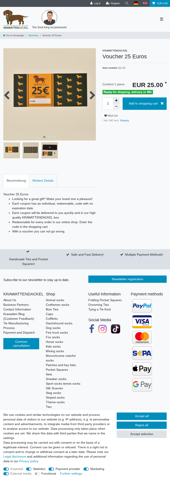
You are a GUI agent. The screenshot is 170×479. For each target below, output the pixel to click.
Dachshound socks (59, 323)
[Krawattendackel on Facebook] (91, 329)
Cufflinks (52, 318)
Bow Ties (52, 309)
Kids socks (53, 346)
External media (20, 473)
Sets (49, 374)
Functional (48, 473)
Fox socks (53, 337)
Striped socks (55, 397)
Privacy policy (28, 461)
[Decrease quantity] (116, 107)
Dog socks (53, 328)
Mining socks (55, 351)
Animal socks (55, 300)
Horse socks (54, 342)
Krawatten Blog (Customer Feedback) (18, 316)
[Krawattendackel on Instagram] (102, 329)
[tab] (16, 180)
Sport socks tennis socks (63, 383)
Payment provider (68, 469)
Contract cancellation (21, 343)
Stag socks (53, 393)
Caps (49, 314)
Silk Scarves (54, 388)
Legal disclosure (14, 456)
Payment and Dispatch (19, 332)
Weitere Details (43, 180)
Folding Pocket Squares (105, 300)
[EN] (145, 3)
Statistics (39, 469)
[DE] (136, 3)
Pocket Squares (57, 369)
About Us (9, 300)
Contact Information (17, 309)
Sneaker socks (56, 379)
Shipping (124, 120)
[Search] (127, 3)
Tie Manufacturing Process (16, 325)
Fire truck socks (57, 332)
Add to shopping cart (143, 103)
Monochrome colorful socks (60, 358)
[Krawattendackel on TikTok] (115, 329)
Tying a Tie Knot (99, 309)
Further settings (71, 473)
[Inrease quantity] (116, 100)
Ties (49, 407)
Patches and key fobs (61, 365)
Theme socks (55, 402)
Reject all (141, 425)
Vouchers (33, 35)
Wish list (112, 115)
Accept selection (141, 434)
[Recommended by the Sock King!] (49, 17)
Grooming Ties (98, 304)
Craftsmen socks (57, 304)
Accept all (142, 416)
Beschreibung (16, 180)
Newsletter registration (127, 279)
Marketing (97, 469)
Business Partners (16, 304)
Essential (16, 469)
